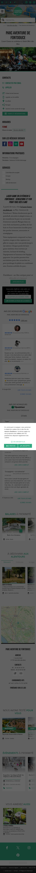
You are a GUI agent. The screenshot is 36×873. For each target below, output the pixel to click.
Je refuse (11, 446)
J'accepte (26, 446)
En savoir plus (19, 442)
